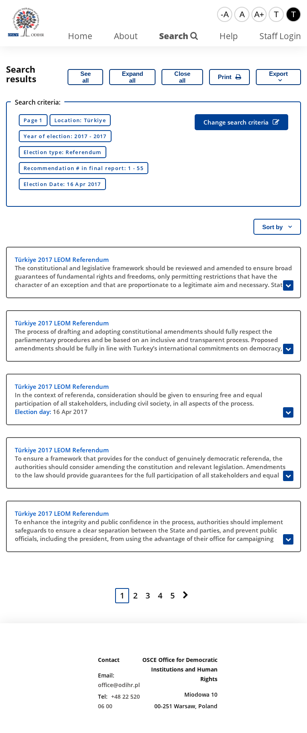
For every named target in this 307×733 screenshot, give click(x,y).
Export (278, 73)
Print (224, 76)
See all (85, 77)
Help (228, 36)
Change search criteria (236, 122)
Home (80, 36)
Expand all (132, 77)
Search (174, 36)
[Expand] (288, 285)
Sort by (273, 227)
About (126, 36)
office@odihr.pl (119, 685)
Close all (182, 77)
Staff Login (280, 36)
